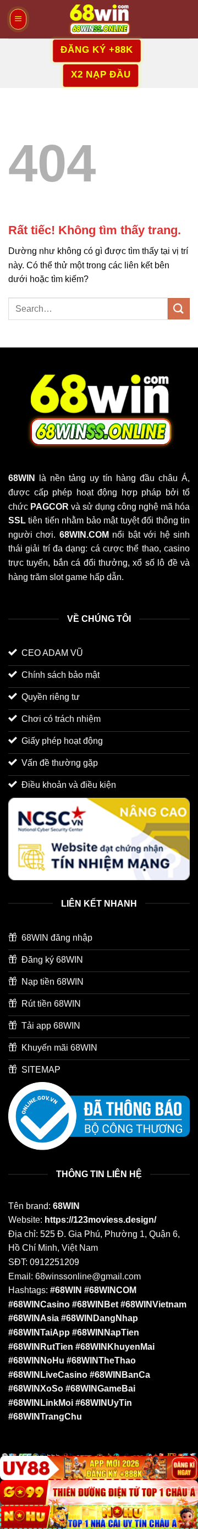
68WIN (66, 1206)
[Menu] (18, 19)
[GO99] (99, 1492)
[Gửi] (179, 308)
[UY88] (99, 1468)
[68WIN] (99, 19)
